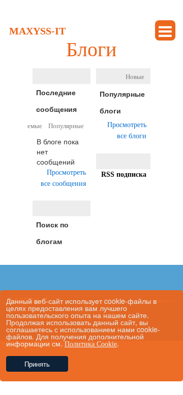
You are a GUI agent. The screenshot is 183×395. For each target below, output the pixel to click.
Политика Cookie (91, 344)
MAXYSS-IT (37, 30)
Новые (135, 77)
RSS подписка (123, 174)
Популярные (66, 126)
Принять (37, 364)
